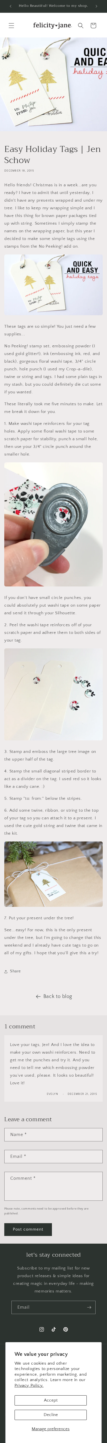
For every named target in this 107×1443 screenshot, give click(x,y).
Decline (51, 1414)
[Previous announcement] (10, 6)
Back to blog (57, 996)
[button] (11, 25)
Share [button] (15, 971)
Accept (51, 1400)
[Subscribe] (89, 1307)
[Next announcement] (96, 6)
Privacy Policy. (29, 1385)
